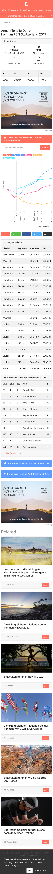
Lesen (45, 585)
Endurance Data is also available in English (26, 16)
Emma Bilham (29, 396)
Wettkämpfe (13, 10)
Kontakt (48, 10)
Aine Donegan (29, 447)
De (8, 853)
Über (41, 10)
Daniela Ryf (28, 390)
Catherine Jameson (32, 440)
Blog (4, 10)
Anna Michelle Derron (33, 428)
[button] (5, 234)
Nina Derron (28, 402)
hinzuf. (45, 147)
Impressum (32, 855)
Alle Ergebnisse (13, 453)
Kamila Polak (29, 434)
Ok (29, 870)
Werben (47, 853)
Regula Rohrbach (31, 415)
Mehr (46, 686)
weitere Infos (41, 870)
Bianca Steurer (30, 409)
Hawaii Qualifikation (28, 10)
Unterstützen (35, 853)
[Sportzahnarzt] (26, 107)
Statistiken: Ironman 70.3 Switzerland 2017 (27, 463)
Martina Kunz (29, 421)
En (4, 853)
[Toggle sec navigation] (49, 22)
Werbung (48, 130)
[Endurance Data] (26, 4)
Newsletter (16, 853)
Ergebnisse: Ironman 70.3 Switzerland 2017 (27, 474)
